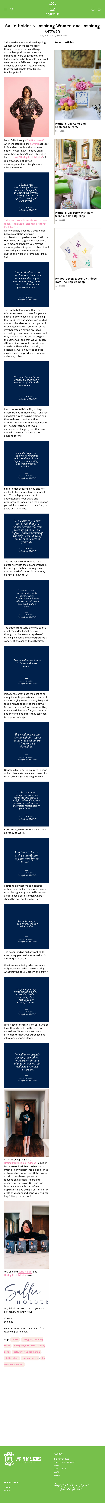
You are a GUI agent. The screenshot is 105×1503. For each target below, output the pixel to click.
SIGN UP (7, 1490)
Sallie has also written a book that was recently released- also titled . (26, 224)
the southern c (30, 1358)
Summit (34, 143)
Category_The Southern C (26, 1352)
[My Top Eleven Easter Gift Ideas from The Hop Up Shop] (78, 251)
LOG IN (7, 1487)
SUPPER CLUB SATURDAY (64, 1462)
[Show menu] (5, 9)
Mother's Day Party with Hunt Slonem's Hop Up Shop (74, 214)
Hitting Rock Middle (15, 1275)
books (15, 1339)
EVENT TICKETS (60, 1469)
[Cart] (99, 9)
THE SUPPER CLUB (61, 1459)
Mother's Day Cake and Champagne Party (70, 125)
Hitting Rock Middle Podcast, (20, 1163)
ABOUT (57, 1475)
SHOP (56, 1465)
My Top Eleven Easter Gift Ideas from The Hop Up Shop (76, 280)
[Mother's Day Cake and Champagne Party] (78, 85)
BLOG (56, 1472)
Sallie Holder (25, 1271)
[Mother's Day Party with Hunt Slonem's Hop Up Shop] (78, 174)
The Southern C (35, 140)
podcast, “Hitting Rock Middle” (25, 157)
